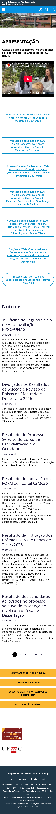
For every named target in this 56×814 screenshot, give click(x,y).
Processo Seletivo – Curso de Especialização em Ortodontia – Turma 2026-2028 (28, 279)
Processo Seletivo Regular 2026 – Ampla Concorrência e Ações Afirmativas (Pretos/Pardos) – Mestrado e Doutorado (28, 145)
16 (36, 654)
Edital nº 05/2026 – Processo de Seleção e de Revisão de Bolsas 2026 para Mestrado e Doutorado (28, 117)
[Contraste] (47, 9)
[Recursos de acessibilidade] (40, 9)
